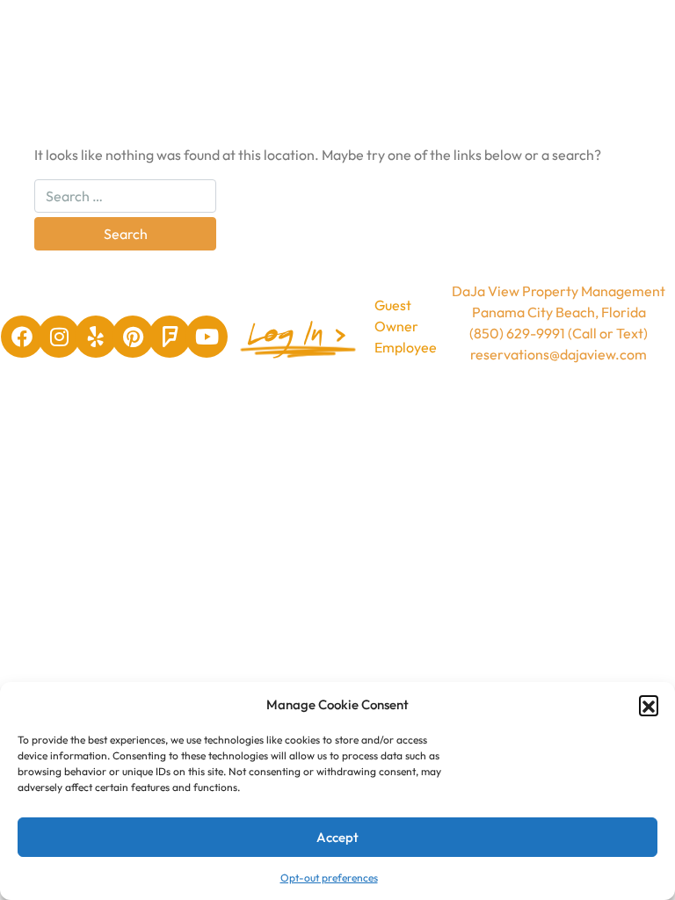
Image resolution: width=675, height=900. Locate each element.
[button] (648, 705)
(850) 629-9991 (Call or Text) (558, 333)
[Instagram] (59, 337)
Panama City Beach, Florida (559, 312)
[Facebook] (22, 337)
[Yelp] (96, 337)
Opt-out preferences (329, 877)
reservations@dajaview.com (558, 354)
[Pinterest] (133, 337)
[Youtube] (206, 337)
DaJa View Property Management (558, 291)
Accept (337, 837)
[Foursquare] (170, 337)
